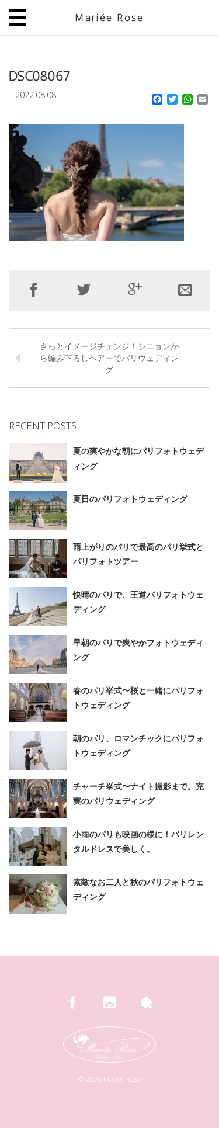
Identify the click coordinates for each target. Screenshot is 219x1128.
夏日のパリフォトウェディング (130, 498)
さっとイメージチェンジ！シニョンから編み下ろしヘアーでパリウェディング (109, 358)
